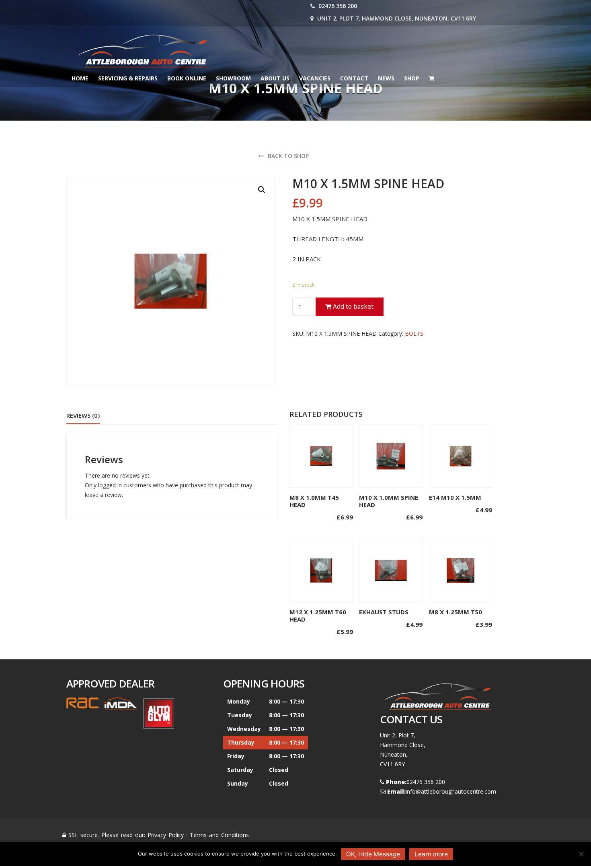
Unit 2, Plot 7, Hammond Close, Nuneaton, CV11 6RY (396, 18)
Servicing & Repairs (128, 78)
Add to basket (352, 306)
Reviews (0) (83, 415)
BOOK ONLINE (186, 78)
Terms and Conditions (219, 835)
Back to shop (287, 156)
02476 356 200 (337, 6)
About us (275, 78)
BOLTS (414, 333)
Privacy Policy (166, 835)
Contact (354, 78)
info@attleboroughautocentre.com (451, 791)
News (386, 78)
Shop (411, 78)
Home (80, 78)
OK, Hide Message (373, 854)
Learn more (431, 854)
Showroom (233, 78)
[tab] (83, 416)
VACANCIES (314, 78)
